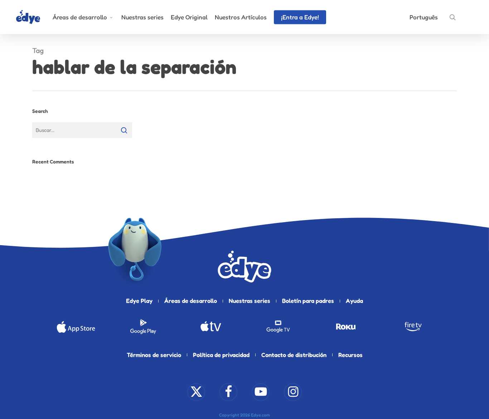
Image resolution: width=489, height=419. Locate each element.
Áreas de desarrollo (190, 300)
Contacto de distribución (293, 355)
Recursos (350, 355)
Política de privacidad (221, 355)
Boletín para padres (308, 300)
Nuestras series (249, 300)
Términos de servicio (154, 355)
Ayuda (354, 300)
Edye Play (139, 300)
